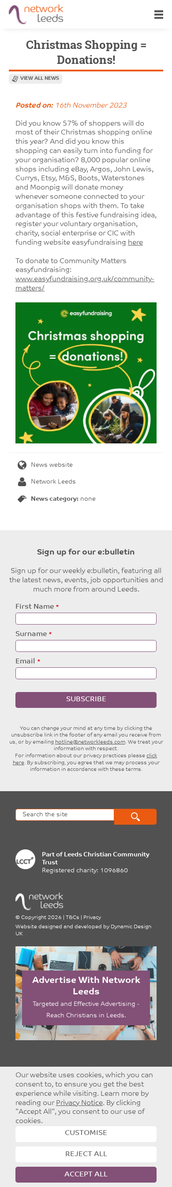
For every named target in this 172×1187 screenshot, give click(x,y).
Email (25, 661)
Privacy (92, 917)
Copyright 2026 (41, 917)
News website (52, 465)
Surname (31, 634)
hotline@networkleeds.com (90, 742)
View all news (39, 78)
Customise (86, 1133)
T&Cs (72, 917)
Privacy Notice (79, 1103)
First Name (34, 606)
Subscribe (86, 699)
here (135, 242)
